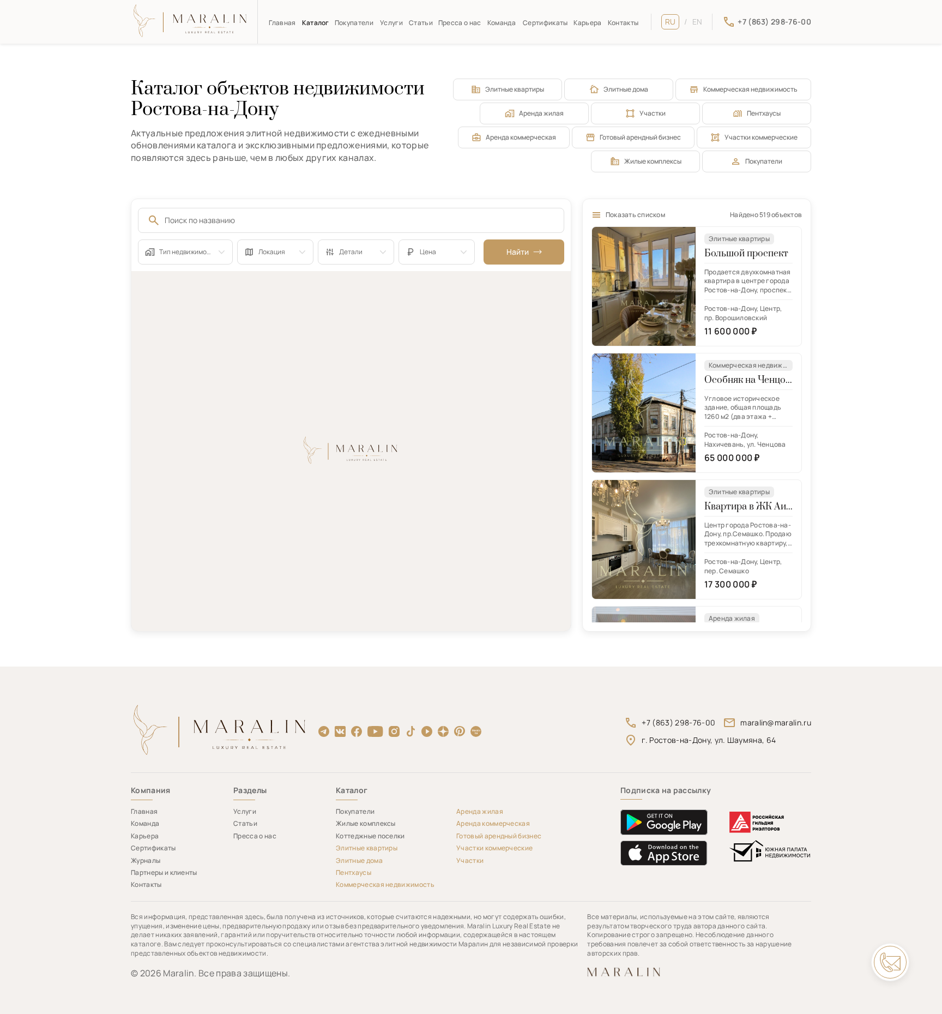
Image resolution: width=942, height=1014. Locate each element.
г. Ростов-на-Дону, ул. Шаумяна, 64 (709, 740)
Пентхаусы (764, 113)
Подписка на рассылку (665, 790)
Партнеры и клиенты (164, 872)
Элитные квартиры (514, 89)
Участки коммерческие (761, 137)
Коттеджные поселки (370, 836)
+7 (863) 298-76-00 (678, 722)
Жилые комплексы (652, 161)
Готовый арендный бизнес (640, 137)
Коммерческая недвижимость (750, 89)
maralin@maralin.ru (775, 722)
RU (670, 21)
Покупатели (354, 22)
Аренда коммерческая (521, 137)
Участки (652, 113)
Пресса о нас (459, 22)
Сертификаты (545, 22)
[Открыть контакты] (890, 962)
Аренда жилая (541, 113)
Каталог (315, 22)
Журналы (145, 860)
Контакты (623, 22)
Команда (501, 22)
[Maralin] (191, 21)
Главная (282, 22)
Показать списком (635, 214)
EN (697, 21)
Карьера (587, 22)
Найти (517, 252)
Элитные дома (625, 89)
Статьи (421, 22)
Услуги (391, 22)
